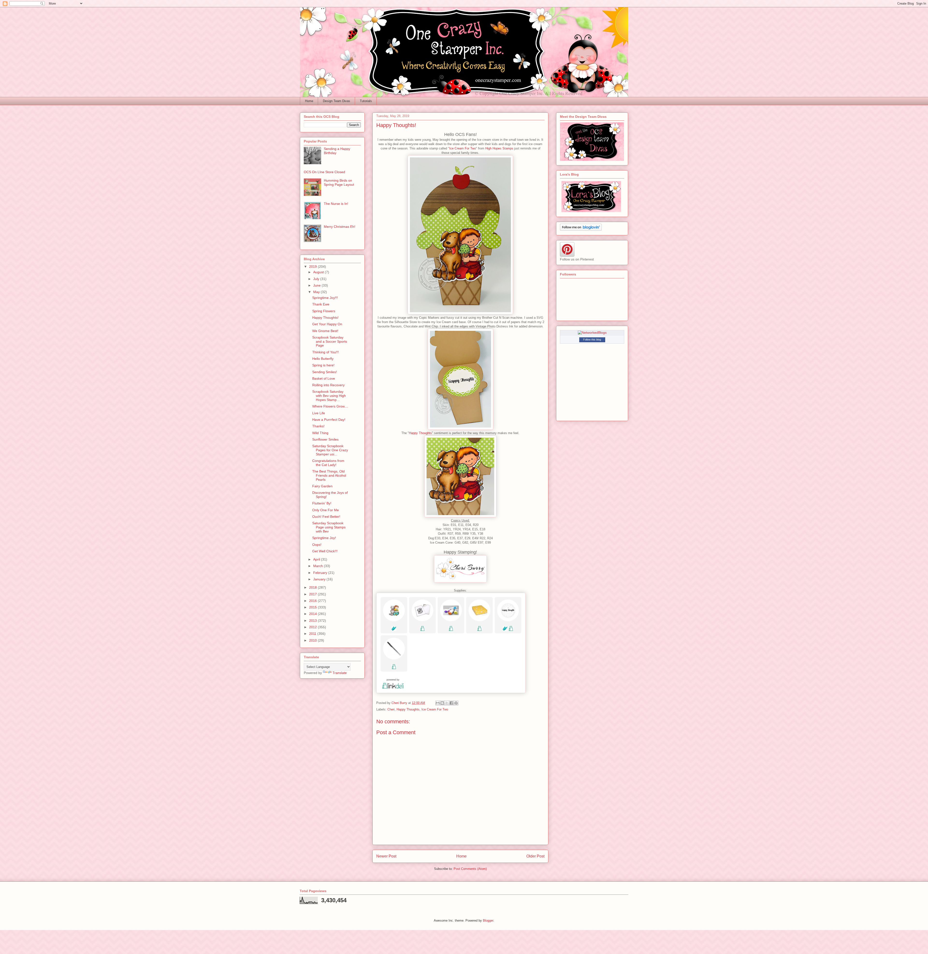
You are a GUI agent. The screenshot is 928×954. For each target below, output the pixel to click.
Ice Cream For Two (462, 148)
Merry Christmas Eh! (339, 227)
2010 (313, 640)
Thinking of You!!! (325, 352)
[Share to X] (446, 703)
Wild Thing (320, 433)
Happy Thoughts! (325, 317)
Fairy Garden (322, 486)
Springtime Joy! (324, 538)
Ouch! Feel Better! (326, 516)
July (316, 279)
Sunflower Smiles (325, 439)
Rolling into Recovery (328, 385)
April (317, 559)
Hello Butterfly (323, 359)
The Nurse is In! (336, 204)
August (319, 272)
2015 (313, 607)
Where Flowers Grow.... (330, 406)
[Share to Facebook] (451, 703)
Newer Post (386, 856)
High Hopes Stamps (499, 148)
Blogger (488, 920)
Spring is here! (323, 365)
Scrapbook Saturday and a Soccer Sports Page (329, 341)
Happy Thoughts (420, 433)
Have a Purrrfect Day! (328, 420)
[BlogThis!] (442, 703)
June (317, 285)
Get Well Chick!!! (325, 551)
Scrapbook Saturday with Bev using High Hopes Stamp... (329, 396)
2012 (313, 627)
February (320, 573)
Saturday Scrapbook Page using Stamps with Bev (329, 527)
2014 (313, 614)
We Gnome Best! (325, 331)
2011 (313, 634)
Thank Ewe (320, 304)
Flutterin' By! (321, 503)
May (317, 292)
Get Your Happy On (327, 324)
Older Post (535, 856)
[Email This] (437, 703)
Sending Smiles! (324, 372)
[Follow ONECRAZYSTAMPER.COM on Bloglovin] (581, 229)
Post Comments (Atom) (470, 869)
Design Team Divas (336, 101)
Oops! (316, 545)
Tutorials (366, 101)
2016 (313, 601)
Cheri (391, 709)
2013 (313, 620)
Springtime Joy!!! (325, 298)
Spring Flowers (323, 311)
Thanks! (318, 426)
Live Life (318, 413)
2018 (313, 587)
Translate (340, 673)
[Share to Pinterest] (456, 703)
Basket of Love (323, 378)
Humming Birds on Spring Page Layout (339, 182)
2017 (313, 594)
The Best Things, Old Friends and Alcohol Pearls (329, 475)
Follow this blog (592, 339)
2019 (313, 266)
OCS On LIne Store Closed (324, 172)
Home (309, 101)
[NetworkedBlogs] (592, 332)
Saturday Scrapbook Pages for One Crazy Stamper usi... (330, 450)
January (319, 579)
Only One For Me (325, 510)
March (318, 566)
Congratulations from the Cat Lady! (328, 463)
